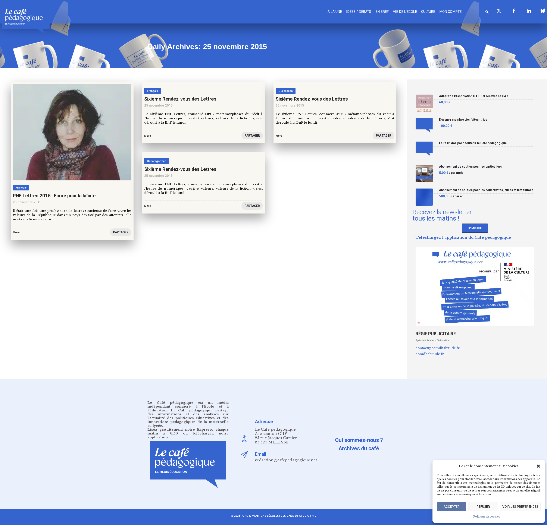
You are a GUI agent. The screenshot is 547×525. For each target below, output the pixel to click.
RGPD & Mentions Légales (260, 515)
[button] (538, 466)
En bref (382, 12)
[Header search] (486, 11)
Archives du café (359, 448)
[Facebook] (513, 10)
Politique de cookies (486, 516)
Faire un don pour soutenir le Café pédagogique (473, 143)
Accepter (452, 507)
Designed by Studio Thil (298, 515)
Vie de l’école (405, 12)
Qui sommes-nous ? (359, 440)
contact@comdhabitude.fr (438, 348)
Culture (428, 12)
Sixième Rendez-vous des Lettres (312, 99)
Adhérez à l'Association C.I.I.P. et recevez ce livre (473, 96)
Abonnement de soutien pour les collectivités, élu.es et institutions (486, 190)
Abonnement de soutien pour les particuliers (470, 166)
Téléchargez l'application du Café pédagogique (463, 237)
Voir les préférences (520, 507)
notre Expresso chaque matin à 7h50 (188, 431)
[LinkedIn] (528, 10)
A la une (335, 12)
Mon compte (450, 12)
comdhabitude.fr (430, 354)
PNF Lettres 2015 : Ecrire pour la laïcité (54, 195)
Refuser (483, 507)
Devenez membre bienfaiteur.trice (463, 119)
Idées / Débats (358, 12)
